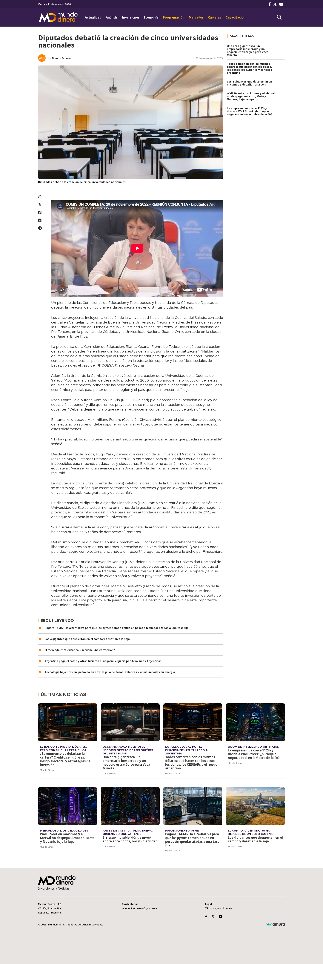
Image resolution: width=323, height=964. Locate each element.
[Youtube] (282, 4)
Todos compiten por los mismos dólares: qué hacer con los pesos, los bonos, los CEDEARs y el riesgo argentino (249, 68)
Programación (173, 17)
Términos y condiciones (218, 908)
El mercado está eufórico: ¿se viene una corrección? (80, 650)
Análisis (111, 17)
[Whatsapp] (42, 196)
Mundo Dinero (61, 58)
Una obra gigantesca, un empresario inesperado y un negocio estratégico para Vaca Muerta (247, 50)
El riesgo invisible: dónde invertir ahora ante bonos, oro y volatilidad (130, 839)
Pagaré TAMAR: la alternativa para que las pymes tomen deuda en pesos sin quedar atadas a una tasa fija (117, 628)
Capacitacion (235, 17)
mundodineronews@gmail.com (139, 908)
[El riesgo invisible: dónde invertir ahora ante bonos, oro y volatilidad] (130, 806)
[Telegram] (42, 228)
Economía (151, 17)
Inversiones (130, 17)
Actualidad (93, 17)
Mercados (196, 17)
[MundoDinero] (58, 17)
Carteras (214, 17)
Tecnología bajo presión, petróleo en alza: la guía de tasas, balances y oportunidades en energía (110, 672)
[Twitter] (275, 4)
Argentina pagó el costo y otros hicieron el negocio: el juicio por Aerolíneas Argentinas (103, 661)
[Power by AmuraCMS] (275, 924)
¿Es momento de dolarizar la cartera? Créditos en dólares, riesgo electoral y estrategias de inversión (65, 759)
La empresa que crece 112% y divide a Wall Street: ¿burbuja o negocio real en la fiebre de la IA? (249, 111)
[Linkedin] (42, 220)
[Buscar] (279, 17)
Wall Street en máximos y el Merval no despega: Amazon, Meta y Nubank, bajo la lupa (251, 96)
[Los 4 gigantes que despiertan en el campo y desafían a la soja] (255, 806)
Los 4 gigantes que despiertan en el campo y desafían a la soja (87, 639)
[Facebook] (270, 4)
